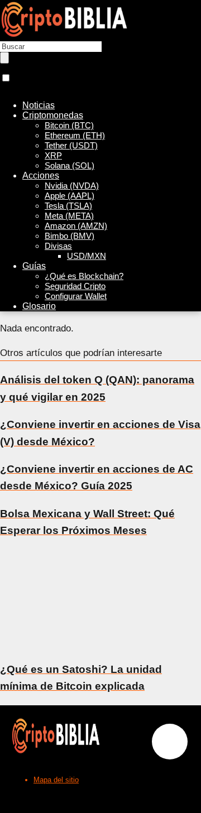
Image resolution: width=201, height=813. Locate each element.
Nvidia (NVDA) (72, 185)
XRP (53, 155)
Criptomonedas (52, 115)
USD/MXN (86, 256)
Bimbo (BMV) (69, 235)
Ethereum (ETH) (75, 135)
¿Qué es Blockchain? (84, 276)
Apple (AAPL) (69, 195)
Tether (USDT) (71, 145)
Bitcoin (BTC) (69, 125)
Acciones (40, 175)
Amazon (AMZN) (76, 225)
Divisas (58, 246)
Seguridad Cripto (75, 286)
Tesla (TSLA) (68, 205)
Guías (34, 266)
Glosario (39, 306)
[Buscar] (4, 58)
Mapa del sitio (56, 780)
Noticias (38, 105)
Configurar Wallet (76, 296)
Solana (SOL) (69, 165)
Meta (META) (69, 215)
